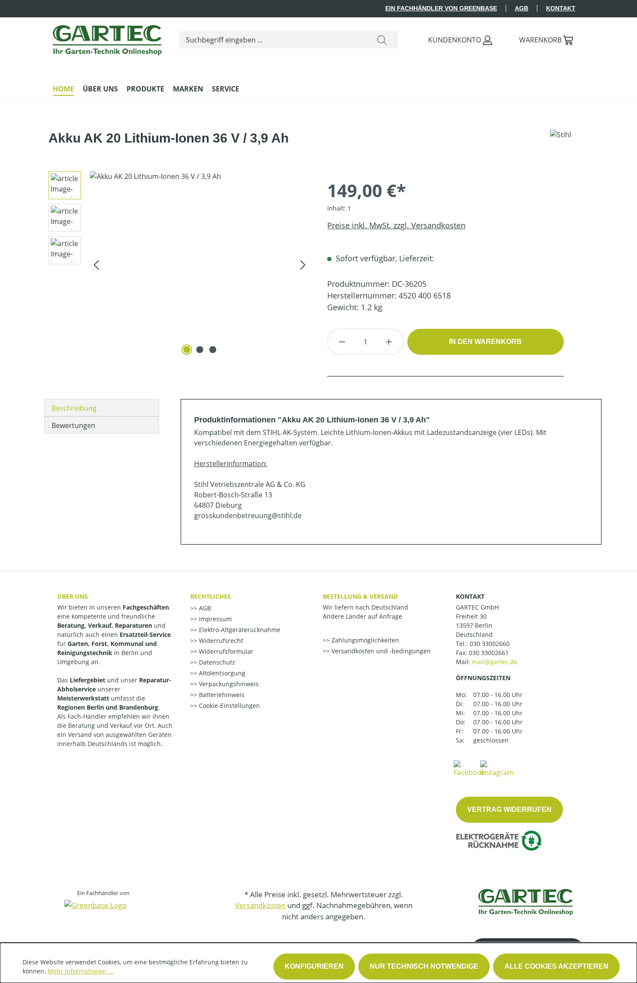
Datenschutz (216, 662)
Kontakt (560, 8)
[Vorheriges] (96, 264)
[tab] (101, 407)
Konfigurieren (314, 966)
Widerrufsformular (225, 651)
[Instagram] (497, 768)
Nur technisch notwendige (424, 966)
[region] (175, 264)
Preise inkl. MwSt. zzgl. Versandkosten (396, 225)
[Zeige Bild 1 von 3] (186, 349)
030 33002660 (490, 643)
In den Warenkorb (485, 341)
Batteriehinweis (220, 695)
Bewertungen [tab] (73, 425)
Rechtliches (210, 596)
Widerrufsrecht (220, 640)
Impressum (214, 619)
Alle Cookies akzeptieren (556, 966)
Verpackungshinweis (228, 684)
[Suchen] (382, 40)
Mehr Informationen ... (81, 971)
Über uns (72, 596)
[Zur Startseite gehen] (107, 38)
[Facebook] (469, 768)
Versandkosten (260, 905)
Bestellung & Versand (360, 596)
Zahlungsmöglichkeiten (364, 640)
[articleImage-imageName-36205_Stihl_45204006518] (199, 264)
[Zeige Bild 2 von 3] (199, 349)
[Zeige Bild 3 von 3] (212, 349)
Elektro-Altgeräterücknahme (238, 630)
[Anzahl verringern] (342, 342)
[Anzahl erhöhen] (389, 342)
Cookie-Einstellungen (228, 705)
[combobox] (273, 40)
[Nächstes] (302, 264)
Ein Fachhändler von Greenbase (441, 8)
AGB (521, 8)
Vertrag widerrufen (509, 809)
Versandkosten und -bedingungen (380, 651)
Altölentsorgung (221, 673)
